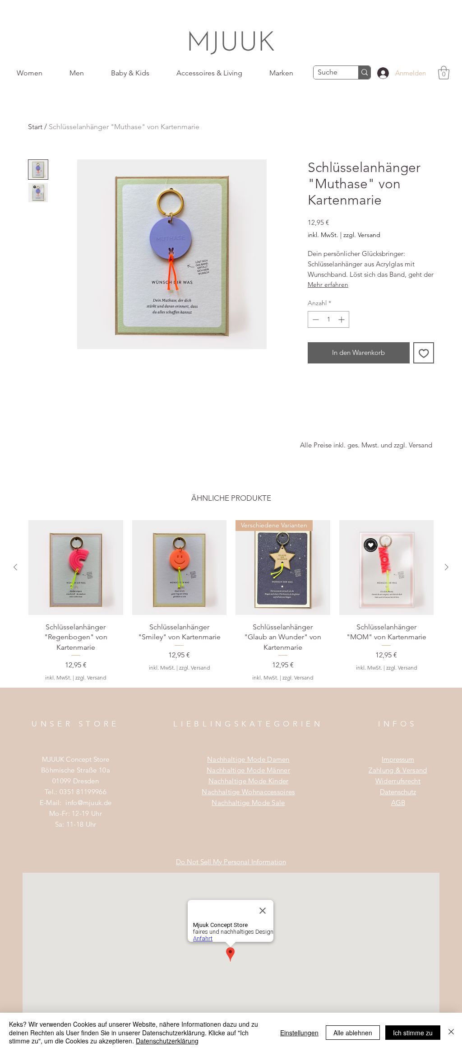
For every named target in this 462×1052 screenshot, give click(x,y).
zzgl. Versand (361, 235)
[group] (231, 603)
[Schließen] (451, 1032)
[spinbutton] (328, 319)
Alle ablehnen (352, 1032)
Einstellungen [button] (299, 1032)
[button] (443, 72)
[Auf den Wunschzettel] (423, 352)
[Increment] (342, 319)
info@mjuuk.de (88, 802)
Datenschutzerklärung (167, 1040)
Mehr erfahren (328, 284)
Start (35, 126)
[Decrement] (314, 319)
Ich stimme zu (413, 1032)
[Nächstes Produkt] (446, 567)
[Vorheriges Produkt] (15, 567)
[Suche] (364, 72)
